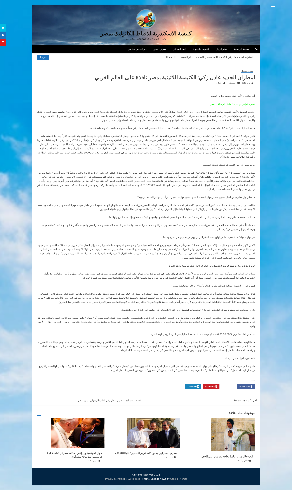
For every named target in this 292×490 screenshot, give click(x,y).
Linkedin (192, 386)
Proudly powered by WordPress (123, 478)
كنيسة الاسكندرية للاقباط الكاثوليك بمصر (146, 33)
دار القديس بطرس (137, 48)
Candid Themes (178, 478)
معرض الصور (160, 48)
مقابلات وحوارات (247, 71)
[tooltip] (3, 28)
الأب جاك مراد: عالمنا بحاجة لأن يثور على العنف (227, 456)
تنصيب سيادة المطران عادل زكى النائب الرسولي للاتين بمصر (108, 400)
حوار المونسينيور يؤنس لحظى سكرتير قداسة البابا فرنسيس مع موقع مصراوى (74, 455)
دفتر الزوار (221, 48)
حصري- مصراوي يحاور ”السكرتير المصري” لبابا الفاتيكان (146, 453)
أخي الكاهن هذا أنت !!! (246, 400)
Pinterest (210, 386)
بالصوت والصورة (201, 48)
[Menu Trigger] (273, 6)
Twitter (227, 386)
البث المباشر (179, 48)
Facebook (245, 386)
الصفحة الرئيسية (242, 48)
